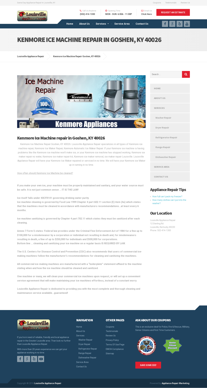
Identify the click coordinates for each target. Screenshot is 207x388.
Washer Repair (163, 117)
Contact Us (142, 23)
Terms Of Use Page (115, 344)
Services (101, 23)
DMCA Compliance (115, 349)
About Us (84, 23)
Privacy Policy (112, 340)
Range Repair (162, 147)
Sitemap (110, 353)
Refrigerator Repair (166, 137)
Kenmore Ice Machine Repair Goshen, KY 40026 (76, 56)
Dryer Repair (162, 127)
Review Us (185, 3)
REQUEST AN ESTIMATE (173, 12)
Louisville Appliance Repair (47, 383)
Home (69, 23)
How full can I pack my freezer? (167, 196)
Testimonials (170, 3)
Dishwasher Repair (165, 157)
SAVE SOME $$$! (148, 365)
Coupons (157, 3)
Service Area (122, 23)
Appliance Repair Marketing (175, 383)
